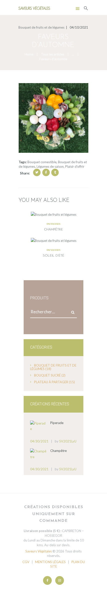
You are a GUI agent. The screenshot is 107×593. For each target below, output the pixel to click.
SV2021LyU (67, 441)
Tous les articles (52, 54)
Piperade (56, 423)
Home (29, 54)
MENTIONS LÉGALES (50, 562)
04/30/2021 (53, 223)
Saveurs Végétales (38, 551)
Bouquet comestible (41, 162)
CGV (25, 562)
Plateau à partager (51, 382)
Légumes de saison (50, 166)
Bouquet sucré (47, 375)
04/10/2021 (53, 249)
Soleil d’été (53, 255)
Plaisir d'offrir (74, 166)
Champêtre (53, 229)
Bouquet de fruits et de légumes (41, 27)
